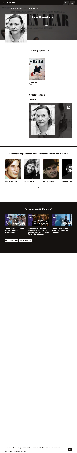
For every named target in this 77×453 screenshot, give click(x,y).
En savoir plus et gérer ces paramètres (15, 451)
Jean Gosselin (48, 182)
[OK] (70, 449)
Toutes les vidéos (25, 240)
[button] (68, 107)
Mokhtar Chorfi (68, 182)
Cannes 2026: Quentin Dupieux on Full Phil (60, 229)
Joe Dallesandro (11, 182)
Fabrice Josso (29, 181)
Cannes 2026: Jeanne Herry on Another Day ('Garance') (36, 230)
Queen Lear (33, 83)
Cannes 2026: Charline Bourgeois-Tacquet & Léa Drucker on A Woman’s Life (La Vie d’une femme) (15, 231)
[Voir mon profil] (72, 3)
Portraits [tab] (33, 100)
